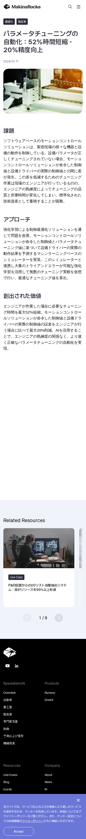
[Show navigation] (78, 7)
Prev (27, 618)
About (48, 775)
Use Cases (10, 775)
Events (7, 789)
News (48, 782)
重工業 (7, 707)
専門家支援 (10, 721)
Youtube (7, 666)
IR (46, 789)
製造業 (7, 714)
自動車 (7, 700)
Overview (9, 692)
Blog (6, 782)
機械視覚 (9, 743)
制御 (6, 728)
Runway (50, 692)
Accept (19, 831)
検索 (70, 7)
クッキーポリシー (33, 821)
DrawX (49, 700)
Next (59, 618)
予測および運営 (13, 736)
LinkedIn (17, 666)
